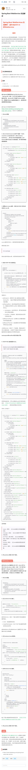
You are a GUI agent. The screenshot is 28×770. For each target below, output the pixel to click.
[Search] (14, 2)
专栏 (10, 1)
